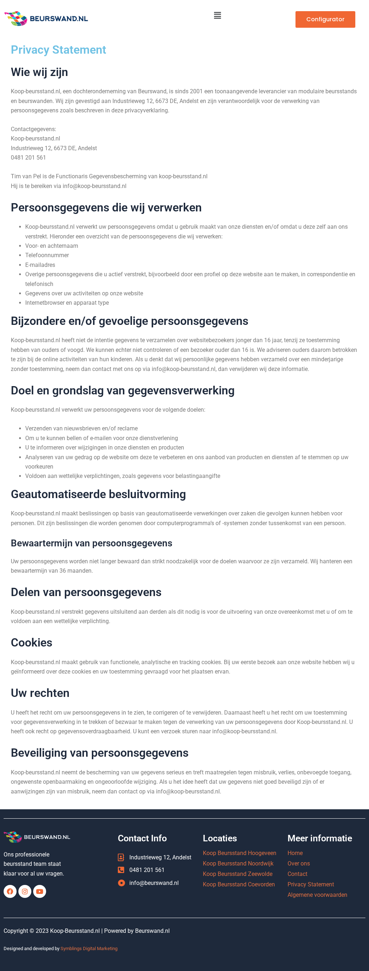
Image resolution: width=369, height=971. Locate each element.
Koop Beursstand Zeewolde (237, 874)
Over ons (299, 863)
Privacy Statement (311, 884)
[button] (217, 15)
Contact (297, 874)
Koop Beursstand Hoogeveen (239, 853)
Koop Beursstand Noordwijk (238, 863)
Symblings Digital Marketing (89, 948)
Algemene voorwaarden (317, 894)
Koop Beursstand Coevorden (239, 884)
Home (295, 853)
